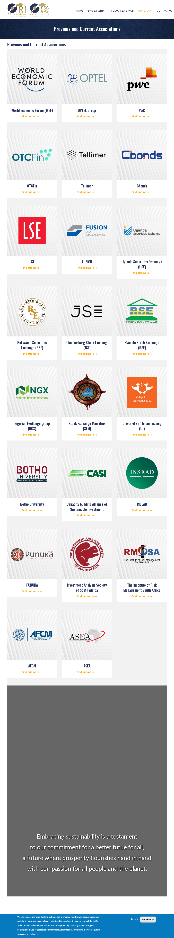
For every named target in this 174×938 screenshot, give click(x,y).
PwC (142, 110)
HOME (79, 10)
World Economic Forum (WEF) (32, 110)
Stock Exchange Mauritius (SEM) (86, 426)
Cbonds (142, 185)
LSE (32, 261)
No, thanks (148, 919)
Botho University (32, 504)
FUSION (87, 261)
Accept (134, 919)
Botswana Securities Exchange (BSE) (32, 345)
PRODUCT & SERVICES (122, 10)
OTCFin (32, 185)
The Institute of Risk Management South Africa (142, 587)
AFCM (32, 665)
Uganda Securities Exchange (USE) (142, 264)
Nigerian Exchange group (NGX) (32, 426)
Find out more (30, 116)
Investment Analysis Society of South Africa (87, 587)
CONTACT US (164, 10)
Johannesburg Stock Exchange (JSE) (86, 345)
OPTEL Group (87, 110)
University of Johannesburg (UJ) (142, 426)
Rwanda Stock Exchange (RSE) (142, 345)
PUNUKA (32, 585)
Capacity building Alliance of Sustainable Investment (87, 506)
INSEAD (142, 504)
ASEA (87, 665)
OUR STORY (145, 10)
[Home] (16, 9)
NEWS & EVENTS (96, 10)
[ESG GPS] (39, 3)
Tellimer (87, 185)
